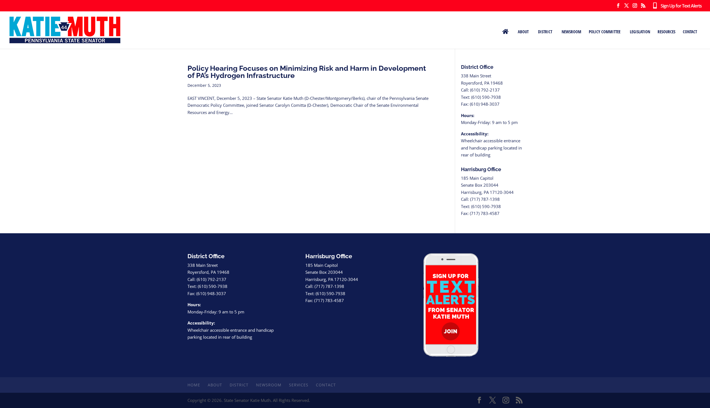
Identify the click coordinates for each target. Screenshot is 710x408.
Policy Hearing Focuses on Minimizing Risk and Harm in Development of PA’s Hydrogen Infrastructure (306, 72)
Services (298, 384)
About (523, 31)
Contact (690, 31)
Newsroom (571, 31)
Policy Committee (604, 31)
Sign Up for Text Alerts (679, 6)
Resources (666, 31)
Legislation (640, 31)
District (545, 31)
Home (193, 384)
